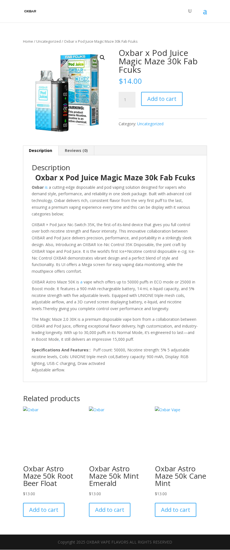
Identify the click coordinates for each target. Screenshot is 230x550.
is (46, 187)
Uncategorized (48, 41)
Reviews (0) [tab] (76, 150)
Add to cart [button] (43, 509)
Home (28, 41)
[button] (102, 58)
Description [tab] (40, 150)
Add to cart (161, 99)
